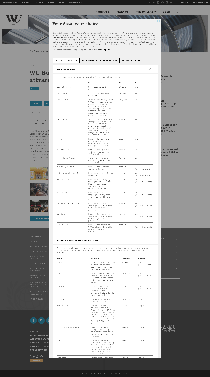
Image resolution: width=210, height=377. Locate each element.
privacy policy (104, 50)
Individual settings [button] (63, 60)
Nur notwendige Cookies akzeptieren (99, 60)
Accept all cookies (131, 60)
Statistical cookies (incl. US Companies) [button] (77, 240)
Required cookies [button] (66, 69)
